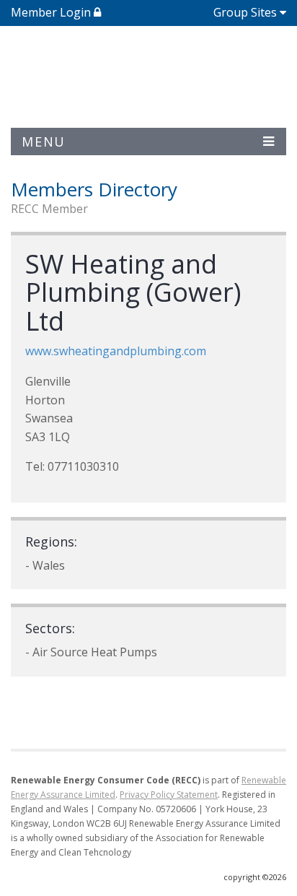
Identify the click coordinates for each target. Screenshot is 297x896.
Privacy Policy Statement (169, 794)
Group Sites (245, 12)
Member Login (52, 12)
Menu (44, 141)
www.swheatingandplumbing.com (115, 351)
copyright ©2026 (254, 876)
